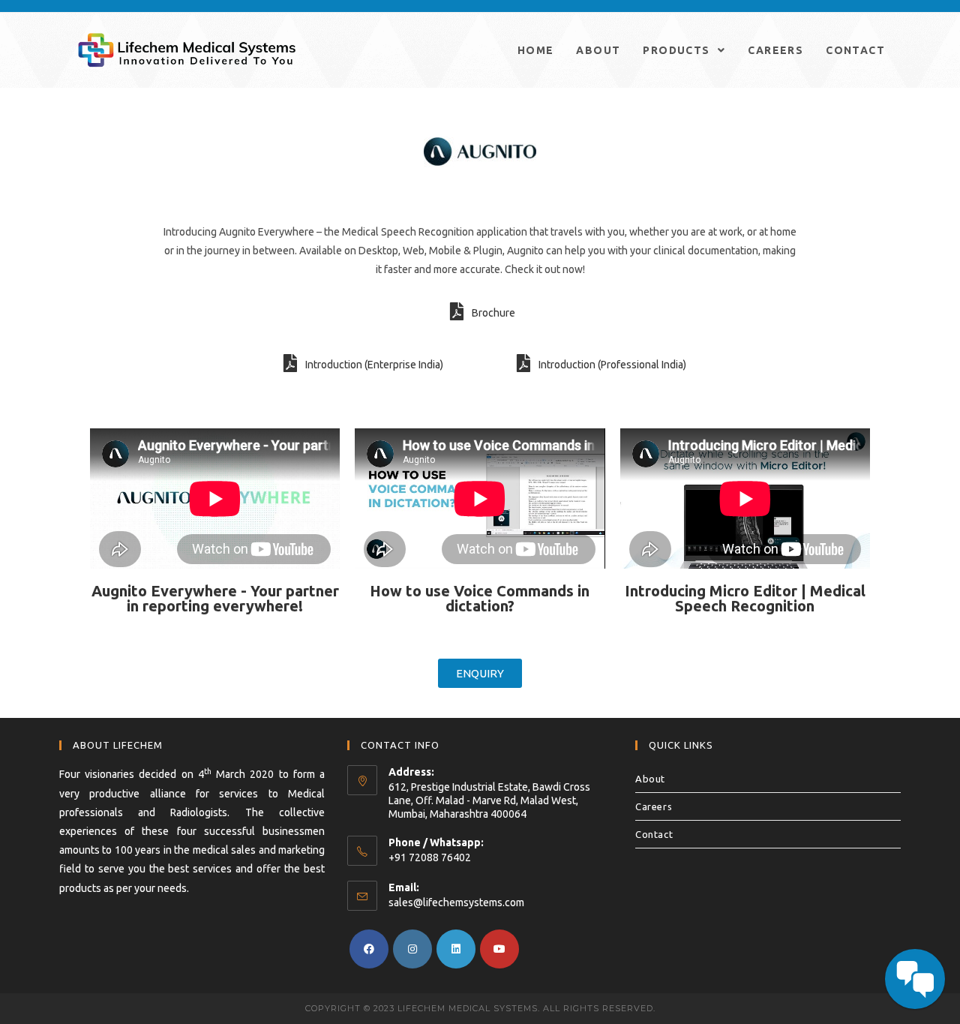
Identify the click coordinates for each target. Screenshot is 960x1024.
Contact (654, 834)
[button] (480, 673)
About (650, 778)
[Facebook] (369, 948)
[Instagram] (412, 948)
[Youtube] (499, 948)
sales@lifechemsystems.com (456, 902)
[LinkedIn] (456, 948)
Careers (653, 806)
